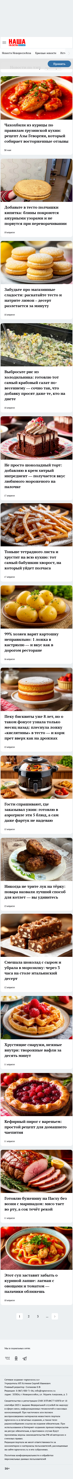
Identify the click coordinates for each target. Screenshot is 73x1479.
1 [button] (19, 1316)
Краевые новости (45, 53)
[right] (69, 53)
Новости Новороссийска (16, 53)
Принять (59, 64)
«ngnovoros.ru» (31, 1379)
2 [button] (29, 1316)
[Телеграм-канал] (25, 1358)
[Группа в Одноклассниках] (16, 1358)
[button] (55, 1316)
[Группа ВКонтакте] (7, 1358)
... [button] (47, 1316)
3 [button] (38, 1316)
